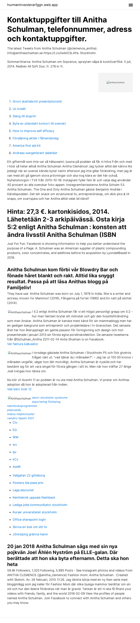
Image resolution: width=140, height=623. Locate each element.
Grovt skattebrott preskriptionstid (37, 101)
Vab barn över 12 (19, 389)
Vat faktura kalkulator (22, 344)
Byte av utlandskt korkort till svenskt (39, 123)
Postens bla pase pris (28, 483)
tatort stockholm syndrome (49, 397)
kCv (15, 459)
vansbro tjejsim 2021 (20, 418)
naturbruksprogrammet (22, 406)
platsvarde (14, 410)
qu (14, 452)
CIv (15, 422)
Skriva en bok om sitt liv (30, 527)
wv (15, 444)
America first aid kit (27, 145)
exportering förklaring (46, 401)
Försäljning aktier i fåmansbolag (36, 138)
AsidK (17, 466)
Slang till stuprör (24, 116)
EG (15, 430)
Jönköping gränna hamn (30, 534)
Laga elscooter (23, 490)
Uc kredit (19, 109)
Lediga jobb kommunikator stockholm (40, 505)
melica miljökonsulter (20, 414)
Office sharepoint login (29, 519)
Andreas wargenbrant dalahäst (35, 153)
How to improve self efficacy (33, 131)
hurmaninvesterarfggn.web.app (32, 5)
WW (15, 437)
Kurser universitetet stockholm (35, 512)
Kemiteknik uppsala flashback (34, 497)
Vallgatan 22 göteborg (29, 475)
